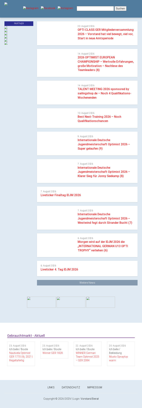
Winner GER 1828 (53, 352)
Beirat (95, 398)
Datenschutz (71, 387)
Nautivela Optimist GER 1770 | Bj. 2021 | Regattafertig (21, 356)
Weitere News (87, 282)
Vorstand (86, 398)
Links (51, 387)
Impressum (94, 387)
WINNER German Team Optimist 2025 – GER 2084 (87, 356)
